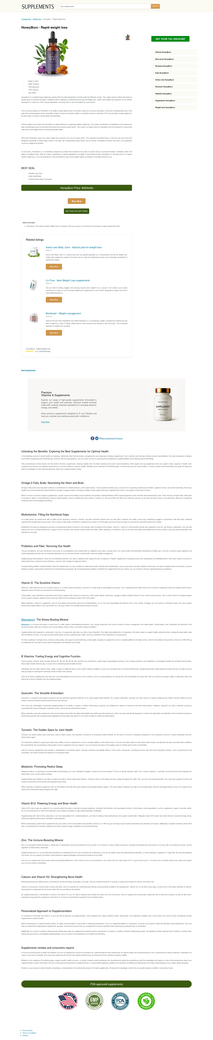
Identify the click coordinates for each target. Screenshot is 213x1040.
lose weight (34, 129)
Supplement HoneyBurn (165, 100)
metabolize (85, 113)
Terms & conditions (29, 1033)
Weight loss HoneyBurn (165, 107)
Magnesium (28, 619)
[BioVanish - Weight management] (36, 317)
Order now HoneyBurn (164, 80)
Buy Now (77, 201)
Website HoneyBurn (163, 93)
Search (155, 6)
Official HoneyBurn (163, 52)
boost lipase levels (66, 110)
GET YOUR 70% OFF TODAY (77, 211)
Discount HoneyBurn (164, 86)
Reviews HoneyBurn (163, 66)
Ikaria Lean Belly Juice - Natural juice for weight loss (74, 247)
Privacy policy (27, 1030)
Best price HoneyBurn (164, 59)
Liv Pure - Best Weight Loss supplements (68, 280)
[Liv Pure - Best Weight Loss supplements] (36, 284)
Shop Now (54, 266)
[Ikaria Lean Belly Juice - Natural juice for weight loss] (36, 251)
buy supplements (67, 6)
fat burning (80, 99)
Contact (25, 1035)
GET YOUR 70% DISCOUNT (170, 38)
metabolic (50, 99)
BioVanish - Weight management (63, 313)
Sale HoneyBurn (162, 73)
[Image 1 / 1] (51, 54)
